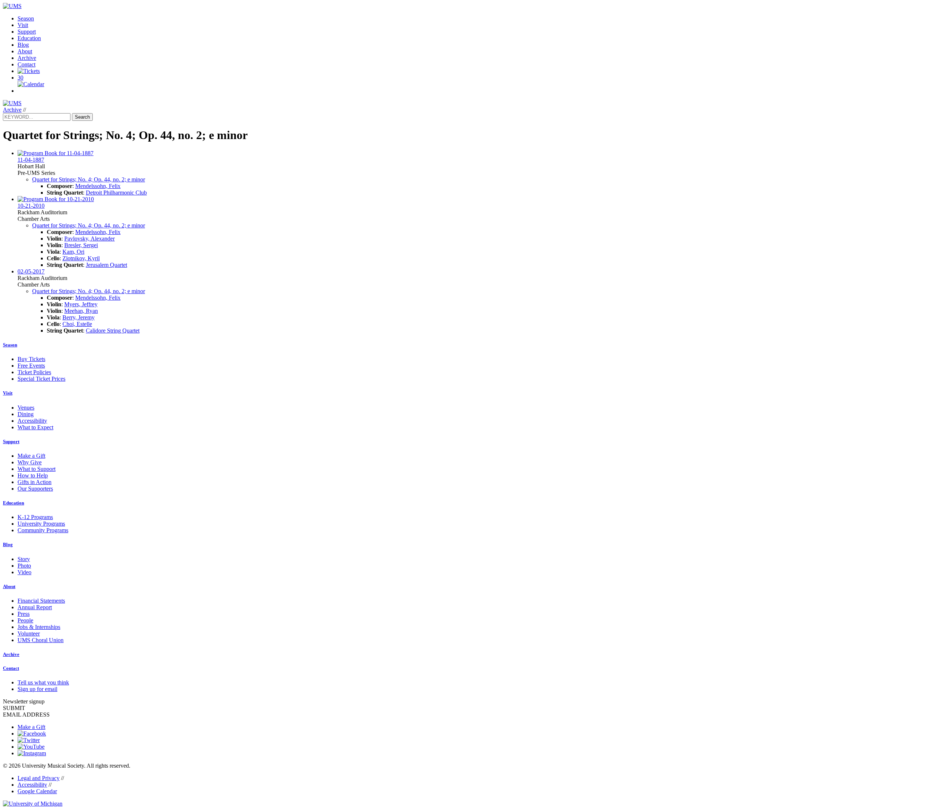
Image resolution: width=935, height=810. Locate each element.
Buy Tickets (31, 359)
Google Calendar (37, 791)
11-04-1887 (31, 160)
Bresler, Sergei (81, 245)
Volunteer (29, 633)
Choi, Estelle (77, 324)
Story (24, 559)
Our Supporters (35, 488)
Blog (23, 45)
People (25, 620)
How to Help (33, 475)
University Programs (41, 524)
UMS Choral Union (41, 640)
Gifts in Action (34, 482)
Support (27, 31)
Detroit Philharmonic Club (116, 192)
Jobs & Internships (39, 627)
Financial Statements (41, 601)
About (25, 51)
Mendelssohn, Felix (98, 186)
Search (82, 117)
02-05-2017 (31, 271)
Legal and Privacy (39, 778)
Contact (26, 64)
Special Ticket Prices (41, 379)
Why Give (30, 462)
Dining (26, 414)
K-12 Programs (35, 517)
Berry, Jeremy (78, 317)
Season (26, 18)
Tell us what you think (43, 682)
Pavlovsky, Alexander (89, 238)
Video (24, 572)
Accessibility (32, 421)
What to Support (37, 469)
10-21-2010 (31, 206)
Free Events (31, 365)
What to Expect (35, 427)
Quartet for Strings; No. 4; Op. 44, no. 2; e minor (88, 179)
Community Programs (43, 530)
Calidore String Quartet (113, 330)
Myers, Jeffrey (81, 304)
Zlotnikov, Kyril (81, 258)
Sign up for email (37, 689)
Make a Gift (31, 456)
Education (29, 38)
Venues (26, 407)
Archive (27, 58)
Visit (23, 25)
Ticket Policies (34, 372)
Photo (24, 566)
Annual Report (35, 607)
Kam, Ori (73, 252)
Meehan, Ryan (81, 311)
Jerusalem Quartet (106, 265)
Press (24, 614)
